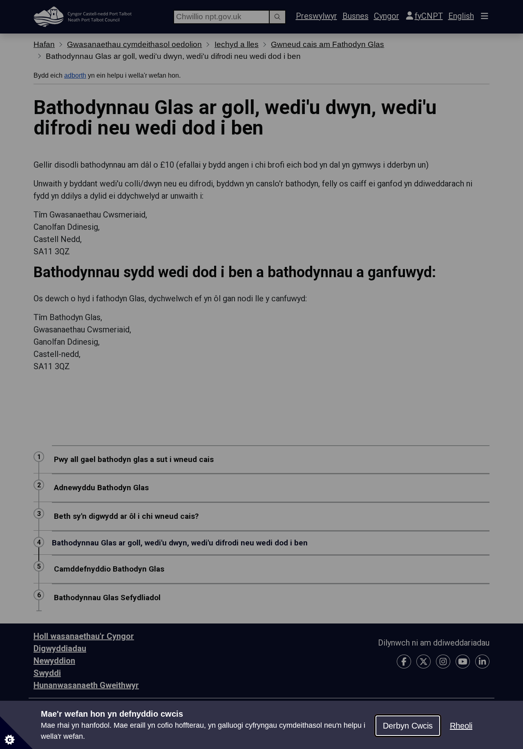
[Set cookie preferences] (16, 732)
